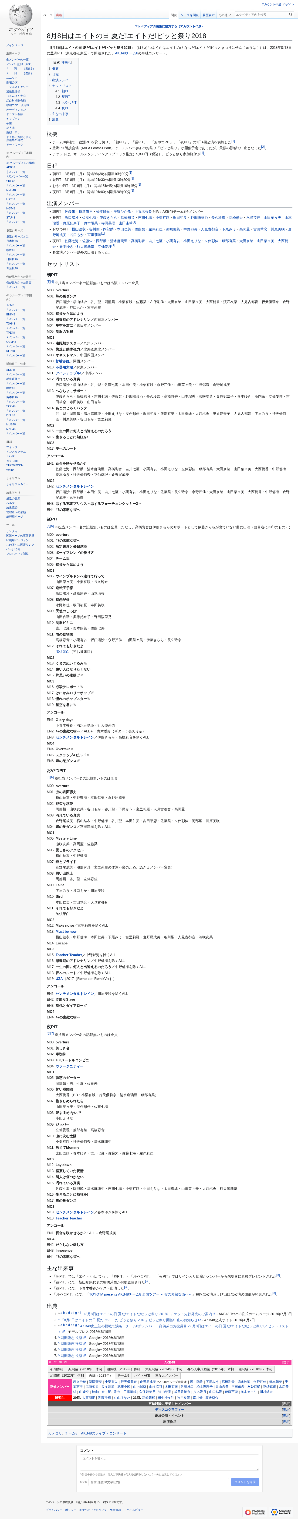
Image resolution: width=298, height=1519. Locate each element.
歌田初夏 (180, 217)
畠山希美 (222, 1386)
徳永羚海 (244, 1382)
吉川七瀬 (145, 217)
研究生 (60, 1397)
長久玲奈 (218, 217)
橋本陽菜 (103, 211)
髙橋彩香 (236, 217)
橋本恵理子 (204, 1386)
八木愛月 (199, 1392)
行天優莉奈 (85, 246)
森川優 (198, 1397)
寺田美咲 (108, 223)
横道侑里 (86, 211)
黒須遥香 (92, 1386)
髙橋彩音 (128, 217)
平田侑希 (237, 1386)
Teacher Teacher (69, 955)
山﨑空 (84, 1392)
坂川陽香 (196, 1382)
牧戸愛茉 (183, 1397)
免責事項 (115, 1510)
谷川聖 (94, 229)
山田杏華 (126, 223)
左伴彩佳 (156, 229)
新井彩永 (114, 1392)
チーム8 (132, 53)
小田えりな (192, 241)
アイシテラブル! (68, 373)
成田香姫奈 (182, 1392)
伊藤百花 (231, 1392)
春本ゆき (66, 246)
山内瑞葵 (139, 1386)
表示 (286, 1404)
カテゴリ (55, 1433)
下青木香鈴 (143, 211)
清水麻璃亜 (119, 241)
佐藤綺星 (187, 1386)
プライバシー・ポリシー (61, 1510)
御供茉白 (63, 652)
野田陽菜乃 (199, 217)
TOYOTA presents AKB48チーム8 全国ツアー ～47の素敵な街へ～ (140, 1294)
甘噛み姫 (63, 361)
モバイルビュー (133, 1510)
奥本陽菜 (91, 223)
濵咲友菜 (173, 229)
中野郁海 (190, 229)
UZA (59, 979)
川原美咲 (278, 229)
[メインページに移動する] (20, 18)
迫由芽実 (164, 1392)
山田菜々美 (272, 217)
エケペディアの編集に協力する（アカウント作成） (169, 26)
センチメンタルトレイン (75, 486)
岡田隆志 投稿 (71, 1338)
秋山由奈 (98, 1392)
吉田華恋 (260, 229)
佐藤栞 (140, 229)
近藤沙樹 (104, 1397)
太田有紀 (171, 1386)
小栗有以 (162, 217)
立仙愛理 (105, 246)
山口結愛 (215, 1392)
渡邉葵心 (211, 1397)
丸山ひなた (122, 1397)
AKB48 (120, 53)
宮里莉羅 (94, 235)
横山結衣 (79, 229)
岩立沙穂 (79, 1382)
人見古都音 (209, 229)
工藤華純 (129, 1392)
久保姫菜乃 (147, 1392)
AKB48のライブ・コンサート (104, 1433)
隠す (286, 1362)
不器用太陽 (64, 367)
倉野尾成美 (148, 1382)
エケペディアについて (93, 1510)
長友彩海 (108, 1386)
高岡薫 (244, 229)
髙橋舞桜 (148, 1397)
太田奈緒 (246, 241)
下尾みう (229, 229)
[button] (225, 14)
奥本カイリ (249, 1392)
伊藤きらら (108, 217)
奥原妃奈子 (71, 223)
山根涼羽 (155, 1386)
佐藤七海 (89, 217)
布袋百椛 (253, 1386)
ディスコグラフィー (169, 1409)
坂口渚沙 (72, 217)
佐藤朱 (70, 211)
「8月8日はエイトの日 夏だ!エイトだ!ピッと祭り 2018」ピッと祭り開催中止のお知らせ (129, 1320)
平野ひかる (122, 211)
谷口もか (77, 235)
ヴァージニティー (70, 1066)
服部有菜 (229, 241)
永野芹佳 (253, 217)
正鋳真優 (269, 1386)
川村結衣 (266, 1392)
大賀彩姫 (88, 1397)
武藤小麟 (123, 1386)
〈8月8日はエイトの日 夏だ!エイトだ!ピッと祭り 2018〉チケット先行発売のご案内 (147, 1314)
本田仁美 (124, 229)
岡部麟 (108, 229)
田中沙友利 (166, 1397)
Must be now (66, 931)
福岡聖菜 (95, 1382)
